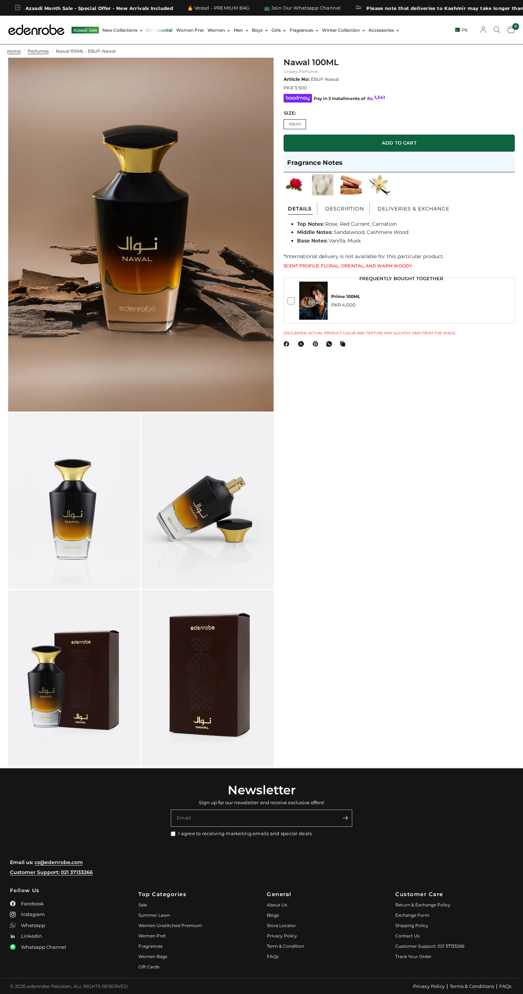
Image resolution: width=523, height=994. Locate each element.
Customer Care (419, 894)
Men (238, 30)
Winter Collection (341, 30)
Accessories (381, 30)
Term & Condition (285, 946)
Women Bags (152, 956)
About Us (277, 904)
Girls (276, 30)
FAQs (273, 956)
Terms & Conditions (472, 986)
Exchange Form (412, 915)
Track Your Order (413, 956)
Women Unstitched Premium (170, 925)
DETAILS (300, 208)
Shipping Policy (411, 925)
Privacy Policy (282, 935)
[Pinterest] (317, 344)
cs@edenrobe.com (59, 862)
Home (14, 51)
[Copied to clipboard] (344, 344)
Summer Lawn (154, 915)
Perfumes (38, 51)
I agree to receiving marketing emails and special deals (245, 833)
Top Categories (162, 894)
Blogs (273, 915)
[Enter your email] (345, 818)
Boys (257, 30)
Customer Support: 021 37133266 (51, 872)
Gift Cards (148, 966)
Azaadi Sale (85, 30)
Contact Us (407, 935)
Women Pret (190, 30)
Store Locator (281, 925)
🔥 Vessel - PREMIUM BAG (168, 8)
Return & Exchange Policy (422, 904)
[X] (302, 344)
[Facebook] (288, 344)
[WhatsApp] (330, 344)
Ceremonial (159, 30)
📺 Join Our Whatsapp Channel (252, 8)
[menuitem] (85, 30)
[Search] (497, 30)
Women (216, 30)
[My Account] (483, 30)
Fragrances (301, 30)
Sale (142, 904)
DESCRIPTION (344, 208)
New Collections (119, 30)
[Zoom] (258, 72)
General (279, 894)
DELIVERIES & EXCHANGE (413, 208)
